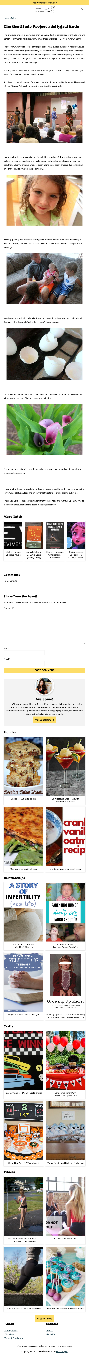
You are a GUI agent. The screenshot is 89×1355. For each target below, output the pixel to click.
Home (6, 18)
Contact (49, 1330)
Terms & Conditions (13, 1338)
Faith (13, 18)
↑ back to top (44, 1318)
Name (7, 648)
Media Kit (50, 1334)
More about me (43, 719)
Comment (9, 608)
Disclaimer (9, 1334)
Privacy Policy (10, 1330)
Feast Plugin (62, 1351)
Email (7, 659)
